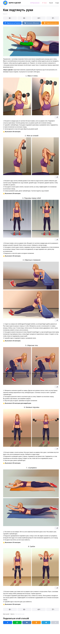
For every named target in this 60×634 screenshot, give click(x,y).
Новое (45, 2)
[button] (10, 18)
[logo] (12, 3)
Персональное (35, 2)
